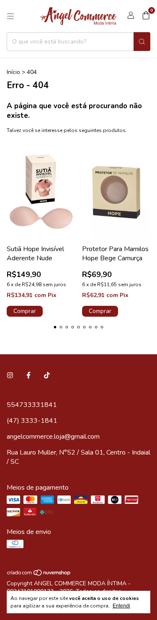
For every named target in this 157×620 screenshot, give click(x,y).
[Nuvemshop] (39, 574)
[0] (146, 16)
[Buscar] (142, 41)
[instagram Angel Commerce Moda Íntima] (10, 375)
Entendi (121, 606)
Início (13, 72)
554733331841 (32, 404)
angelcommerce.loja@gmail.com (53, 436)
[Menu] (10, 16)
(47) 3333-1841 (32, 420)
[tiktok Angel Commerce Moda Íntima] (47, 375)
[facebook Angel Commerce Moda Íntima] (28, 375)
